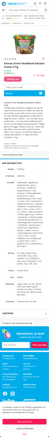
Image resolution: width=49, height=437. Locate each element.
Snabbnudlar (16, 23)
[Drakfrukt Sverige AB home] (14, 3)
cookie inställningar (24, 428)
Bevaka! (9, 93)
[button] (45, 3)
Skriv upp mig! (39, 345)
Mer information (12, 163)
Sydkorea (16, 148)
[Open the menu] (3, 10)
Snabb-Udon (26, 146)
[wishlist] (40, 3)
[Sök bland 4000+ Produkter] (46, 10)
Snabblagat (5, 23)
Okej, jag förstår (24, 421)
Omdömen (7, 313)
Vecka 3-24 (24, 148)
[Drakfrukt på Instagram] (12, 393)
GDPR (24, 434)
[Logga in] (35, 3)
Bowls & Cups (29, 23)
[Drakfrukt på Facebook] (5, 393)
